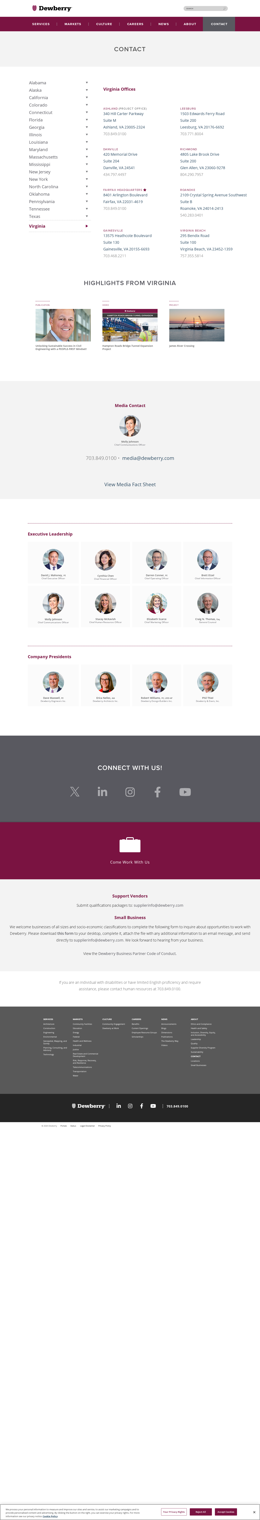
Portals (63, 1125)
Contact (196, 1056)
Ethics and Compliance (201, 1024)
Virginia (37, 226)
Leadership (196, 1039)
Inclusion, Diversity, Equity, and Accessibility (203, 1033)
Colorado (38, 105)
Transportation (79, 1071)
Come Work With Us (130, 862)
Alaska (35, 90)
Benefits (135, 1024)
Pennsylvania (42, 201)
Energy (76, 1032)
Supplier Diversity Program (203, 1047)
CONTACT (219, 24)
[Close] (254, 1512)
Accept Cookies (226, 1511)
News (164, 1019)
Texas (34, 216)
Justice (76, 1049)
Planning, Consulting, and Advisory (55, 1048)
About (194, 1019)
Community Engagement (113, 1024)
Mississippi (39, 164)
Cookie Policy (50, 1516)
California (38, 97)
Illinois (35, 135)
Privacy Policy (104, 1125)
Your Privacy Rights (174, 1511)
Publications (167, 1036)
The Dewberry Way (169, 1041)
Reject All (201, 1511)
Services (48, 1019)
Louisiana (38, 142)
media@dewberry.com (148, 458)
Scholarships (137, 1036)
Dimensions (166, 1032)
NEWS (163, 24)
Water (75, 1075)
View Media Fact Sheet (130, 484)
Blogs (163, 1028)
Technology (48, 1054)
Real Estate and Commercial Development (85, 1054)
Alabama (37, 83)
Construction (49, 1028)
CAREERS (135, 24)
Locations (195, 1061)
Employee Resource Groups (144, 1032)
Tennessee (39, 209)
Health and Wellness (82, 1041)
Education (77, 1028)
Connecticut (40, 112)
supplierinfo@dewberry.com (158, 905)
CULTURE (104, 24)
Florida (36, 120)
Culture (107, 1019)
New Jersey (39, 172)
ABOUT (190, 24)
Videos (164, 1045)
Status (73, 1125)
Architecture (48, 1024)
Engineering (48, 1032)
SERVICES (41, 24)
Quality (194, 1043)
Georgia (36, 127)
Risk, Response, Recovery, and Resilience (84, 1061)
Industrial (77, 1045)
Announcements (168, 1024)
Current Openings (140, 1028)
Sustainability (197, 1052)
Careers (136, 1019)
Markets (78, 1019)
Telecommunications (82, 1067)
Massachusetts (43, 157)
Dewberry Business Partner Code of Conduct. (137, 953)
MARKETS (73, 24)
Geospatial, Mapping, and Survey (55, 1042)
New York (38, 179)
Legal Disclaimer (87, 1125)
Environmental (50, 1036)
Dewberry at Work (110, 1028)
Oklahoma (39, 194)
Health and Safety (199, 1028)
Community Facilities (82, 1024)
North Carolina (43, 186)
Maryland (38, 149)
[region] (130, 1512)
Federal (76, 1036)
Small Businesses (198, 1065)
